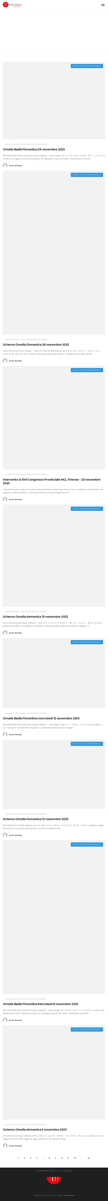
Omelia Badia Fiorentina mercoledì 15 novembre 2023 (41, 718)
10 (75, 1158)
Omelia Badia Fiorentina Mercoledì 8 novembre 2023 (40, 1004)
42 (89, 1158)
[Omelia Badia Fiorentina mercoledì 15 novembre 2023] (54, 673)
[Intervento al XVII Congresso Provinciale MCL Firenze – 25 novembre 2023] (54, 418)
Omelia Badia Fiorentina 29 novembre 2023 (34, 149)
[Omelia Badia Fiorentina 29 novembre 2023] (54, 100)
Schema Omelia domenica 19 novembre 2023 (35, 616)
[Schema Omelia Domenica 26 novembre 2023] (54, 253)
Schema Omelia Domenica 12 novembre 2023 (35, 819)
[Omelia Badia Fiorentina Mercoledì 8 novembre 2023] (54, 917)
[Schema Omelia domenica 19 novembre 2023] (54, 556)
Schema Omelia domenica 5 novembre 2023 (35, 1129)
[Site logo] (12, 5)
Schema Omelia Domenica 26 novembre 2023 (36, 344)
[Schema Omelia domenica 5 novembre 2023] (54, 1072)
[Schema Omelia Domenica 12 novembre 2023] (54, 774)
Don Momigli (15, 166)
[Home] (54, 1177)
